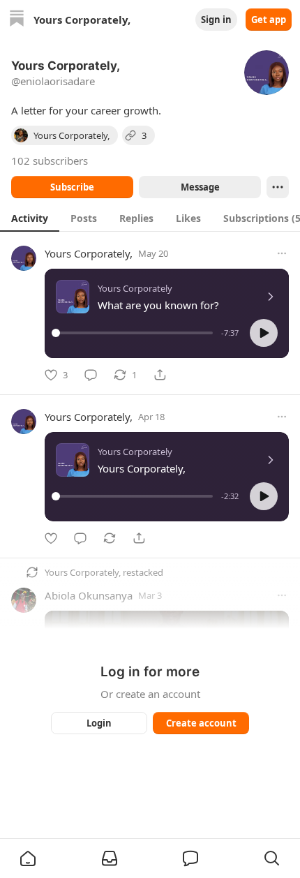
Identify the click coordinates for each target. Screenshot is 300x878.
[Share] (160, 375)
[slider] (134, 333)
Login (99, 723)
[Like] (51, 538)
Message (200, 187)
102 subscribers (49, 161)
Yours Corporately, (89, 253)
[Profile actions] (278, 187)
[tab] (29, 218)
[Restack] (109, 538)
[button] (264, 333)
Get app (268, 19)
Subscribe (72, 187)
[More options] (282, 253)
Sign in (216, 19)
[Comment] (91, 375)
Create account (201, 723)
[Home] (16, 20)
